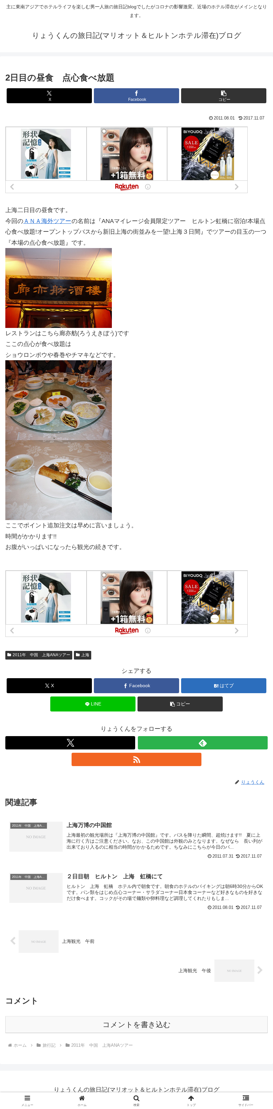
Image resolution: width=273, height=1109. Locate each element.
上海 (85, 655)
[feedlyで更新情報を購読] (203, 742)
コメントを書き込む (137, 1024)
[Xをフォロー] (70, 742)
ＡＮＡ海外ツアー (47, 221)
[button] (223, 95)
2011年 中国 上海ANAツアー (41, 655)
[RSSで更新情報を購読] (136, 759)
